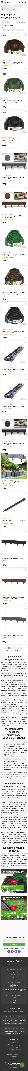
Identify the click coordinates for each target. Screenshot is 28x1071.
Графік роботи (14, 1059)
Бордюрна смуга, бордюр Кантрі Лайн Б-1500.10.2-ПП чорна (13, 331)
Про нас (14, 1042)
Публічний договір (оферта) (14, 1045)
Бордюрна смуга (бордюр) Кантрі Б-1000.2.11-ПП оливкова (12, 101)
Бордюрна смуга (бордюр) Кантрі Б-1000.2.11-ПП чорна (12, 139)
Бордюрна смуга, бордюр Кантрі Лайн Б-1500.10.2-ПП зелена (13, 255)
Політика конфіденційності (14, 1054)
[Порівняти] (25, 35)
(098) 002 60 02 (14, 1000)
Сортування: (5, 27)
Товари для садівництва (14, 6)
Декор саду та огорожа (8, 8)
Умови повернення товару (14, 1049)
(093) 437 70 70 (14, 972)
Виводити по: (20, 27)
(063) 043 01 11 (14, 1002)
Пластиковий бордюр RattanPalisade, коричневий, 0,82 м (13, 216)
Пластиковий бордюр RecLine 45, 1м (13, 406)
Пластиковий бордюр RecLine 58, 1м (13, 369)
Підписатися (14, 944)
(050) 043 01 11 (14, 999)
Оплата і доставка (14, 1047)
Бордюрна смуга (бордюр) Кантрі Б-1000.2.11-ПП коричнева (12, 62)
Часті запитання (14, 1052)
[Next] (21, 648)
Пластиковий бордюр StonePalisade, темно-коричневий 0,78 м (13, 597)
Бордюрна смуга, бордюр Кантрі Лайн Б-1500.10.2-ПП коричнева (13, 293)
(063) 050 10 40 (14, 986)
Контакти (14, 1056)
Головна (4, 6)
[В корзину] (24, 68)
